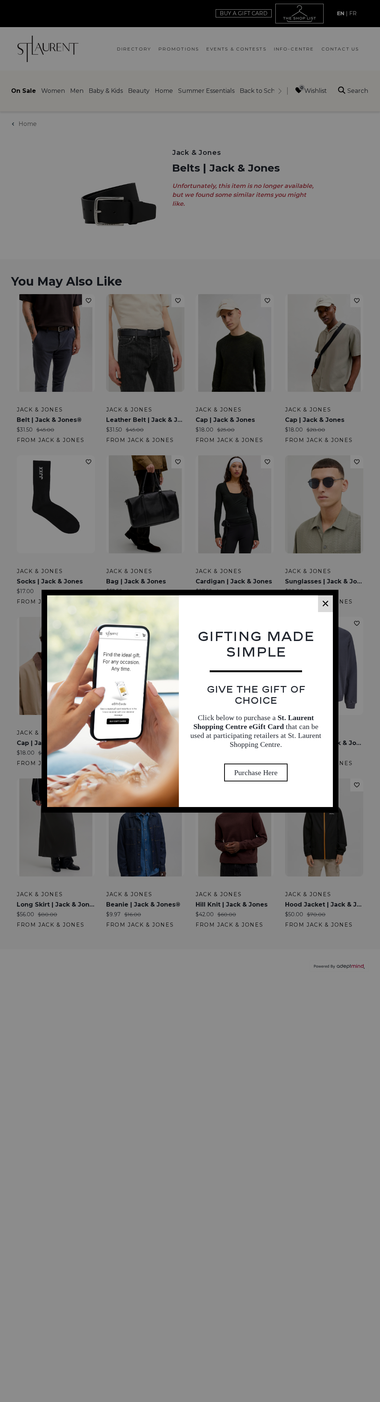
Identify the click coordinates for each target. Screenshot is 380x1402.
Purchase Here (256, 772)
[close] (325, 603)
